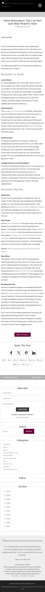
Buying (5, 450)
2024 (8, 499)
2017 (8, 526)
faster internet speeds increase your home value (22, 293)
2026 (8, 491)
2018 (8, 522)
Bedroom (24, 360)
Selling (40, 360)
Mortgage (6, 467)
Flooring (26, 364)
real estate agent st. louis (10, 453)
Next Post (36, 377)
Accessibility (23, 576)
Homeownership (8, 455)
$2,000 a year (32, 126)
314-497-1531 (25, 559)
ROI (10, 360)
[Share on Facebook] (11, 353)
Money (5, 461)
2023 (8, 503)
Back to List (22, 335)
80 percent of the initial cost (23, 271)
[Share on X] (19, 353)
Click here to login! (22, 417)
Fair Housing (31, 576)
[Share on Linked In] (34, 353)
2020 (8, 515)
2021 (8, 511)
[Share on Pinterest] (26, 353)
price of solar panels (13, 223)
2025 (8, 495)
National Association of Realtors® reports (29, 207)
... (31, 364)
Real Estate (6, 444)
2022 (8, 507)
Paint (16, 360)
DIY (5, 360)
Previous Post (10, 377)
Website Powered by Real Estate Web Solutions (22, 583)
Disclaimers (35, 587)
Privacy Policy (14, 576)
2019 (8, 519)
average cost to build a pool (14, 111)
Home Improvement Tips (10, 469)
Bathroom (17, 364)
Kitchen (32, 360)
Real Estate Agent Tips (9, 458)
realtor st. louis (7, 464)
